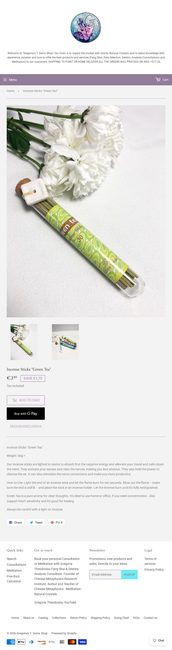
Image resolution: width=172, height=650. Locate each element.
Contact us (150, 617)
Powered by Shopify (64, 633)
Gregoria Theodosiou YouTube (55, 602)
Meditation (14, 570)
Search (11, 559)
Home (10, 91)
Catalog (43, 617)
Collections (59, 617)
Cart (165, 80)
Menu (13, 80)
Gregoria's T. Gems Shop (32, 633)
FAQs (136, 617)
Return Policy (78, 617)
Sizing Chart (121, 617)
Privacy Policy (154, 569)
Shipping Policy (100, 617)
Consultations (16, 564)
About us (28, 617)
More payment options (25, 426)
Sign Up (129, 574)
